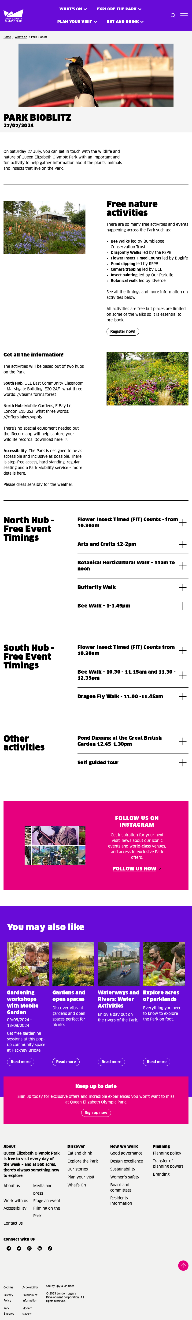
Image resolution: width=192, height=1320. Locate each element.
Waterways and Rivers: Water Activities (119, 999)
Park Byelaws (9, 1311)
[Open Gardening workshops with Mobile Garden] (28, 964)
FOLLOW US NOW (134, 869)
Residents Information (121, 1200)
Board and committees (121, 1187)
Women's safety (124, 1177)
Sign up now (96, 1113)
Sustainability (122, 1169)
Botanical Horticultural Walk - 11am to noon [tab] (126, 566)
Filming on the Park (46, 1212)
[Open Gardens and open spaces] (73, 964)
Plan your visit (74, 22)
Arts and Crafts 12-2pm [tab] (107, 544)
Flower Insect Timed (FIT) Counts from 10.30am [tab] (126, 650)
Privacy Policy (8, 1298)
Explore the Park (117, 9)
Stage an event (46, 1201)
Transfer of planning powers (168, 1163)
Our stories (77, 1169)
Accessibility (15, 1208)
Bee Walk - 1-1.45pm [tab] (104, 606)
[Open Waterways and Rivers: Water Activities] (119, 964)
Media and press (42, 1189)
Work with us (16, 1201)
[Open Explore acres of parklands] (164, 964)
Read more (18, 1063)
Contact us (13, 1223)
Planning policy (167, 1153)
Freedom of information (29, 1298)
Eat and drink (79, 1153)
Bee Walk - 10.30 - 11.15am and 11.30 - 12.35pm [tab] (127, 675)
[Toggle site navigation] (183, 15)
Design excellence (126, 1161)
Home (7, 37)
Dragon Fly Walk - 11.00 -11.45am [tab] (120, 696)
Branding (161, 1174)
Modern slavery (27, 1311)
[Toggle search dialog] (173, 15)
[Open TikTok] (50, 1248)
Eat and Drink (123, 22)
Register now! (122, 332)
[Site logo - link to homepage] (8, 15)
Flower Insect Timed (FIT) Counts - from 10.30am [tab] (128, 523)
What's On (76, 1185)
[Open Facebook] (9, 1248)
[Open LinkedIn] (39, 1248)
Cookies (8, 1287)
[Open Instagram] (29, 1248)
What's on (70, 9)
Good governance (126, 1153)
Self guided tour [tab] (98, 763)
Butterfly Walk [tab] (97, 587)
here (58, 440)
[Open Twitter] (19, 1248)
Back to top (183, 1265)
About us (12, 1186)
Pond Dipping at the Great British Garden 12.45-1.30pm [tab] (120, 741)
